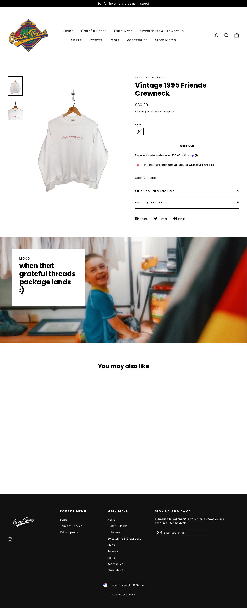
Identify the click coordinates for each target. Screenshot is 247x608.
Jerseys (95, 40)
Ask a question (149, 202)
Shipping (140, 111)
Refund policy (69, 532)
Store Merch (165, 40)
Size (138, 124)
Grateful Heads (93, 31)
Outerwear (123, 31)
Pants (114, 40)
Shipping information (155, 190)
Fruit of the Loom (150, 77)
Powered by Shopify (123, 594)
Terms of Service (71, 526)
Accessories (137, 40)
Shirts (76, 40)
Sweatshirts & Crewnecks (162, 31)
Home (68, 31)
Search (64, 519)
